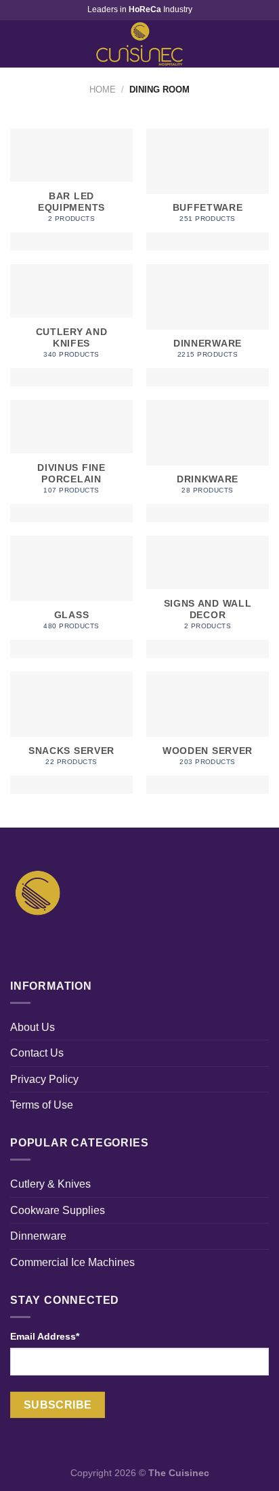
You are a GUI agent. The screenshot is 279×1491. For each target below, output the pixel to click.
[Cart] (262, 44)
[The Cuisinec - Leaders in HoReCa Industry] (139, 44)
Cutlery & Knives (50, 1184)
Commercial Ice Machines (72, 1262)
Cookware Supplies (57, 1210)
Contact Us (37, 1053)
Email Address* (44, 1336)
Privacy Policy (44, 1079)
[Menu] (18, 43)
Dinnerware (38, 1236)
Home (102, 89)
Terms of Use (41, 1105)
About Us (32, 1027)
